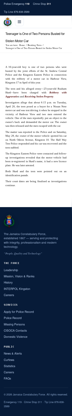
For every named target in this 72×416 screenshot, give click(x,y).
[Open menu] (19, 21)
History (8, 282)
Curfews (9, 360)
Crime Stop (42, 4)
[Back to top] (63, 411)
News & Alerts (13, 353)
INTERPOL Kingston (17, 289)
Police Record (13, 318)
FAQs (7, 378)
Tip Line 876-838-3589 (16, 12)
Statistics (9, 366)
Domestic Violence (15, 336)
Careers (9, 295)
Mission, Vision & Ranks (19, 276)
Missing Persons (14, 324)
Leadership (11, 270)
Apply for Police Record (19, 311)
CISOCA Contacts (15, 330)
